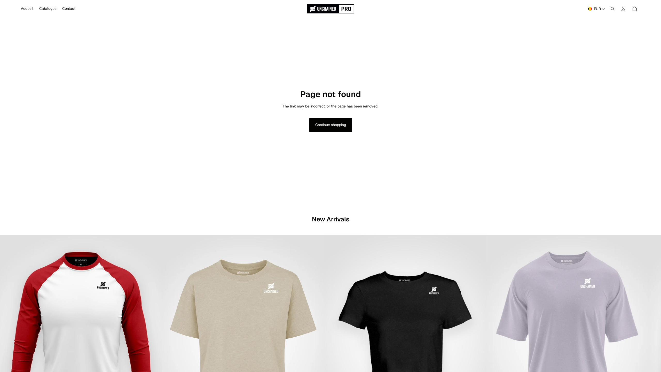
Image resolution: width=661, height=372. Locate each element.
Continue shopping (330, 124)
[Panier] (634, 8)
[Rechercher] (612, 8)
